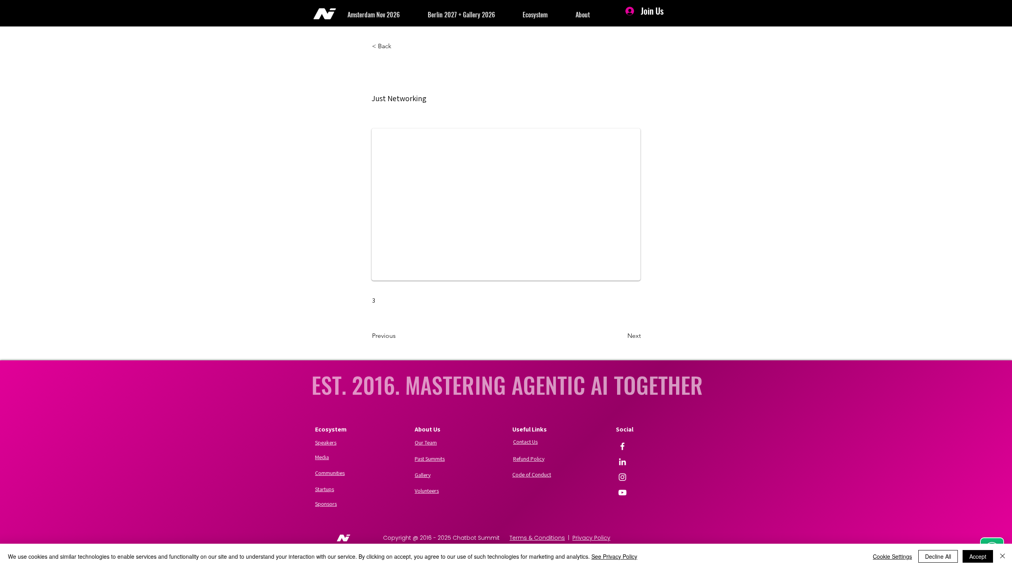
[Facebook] (622, 446)
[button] (387, 15)
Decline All (938, 556)
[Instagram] (622, 477)
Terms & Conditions (537, 538)
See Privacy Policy (614, 556)
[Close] (1002, 556)
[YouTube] (622, 492)
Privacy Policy (591, 538)
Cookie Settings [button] (892, 556)
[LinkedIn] (622, 462)
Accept (977, 556)
